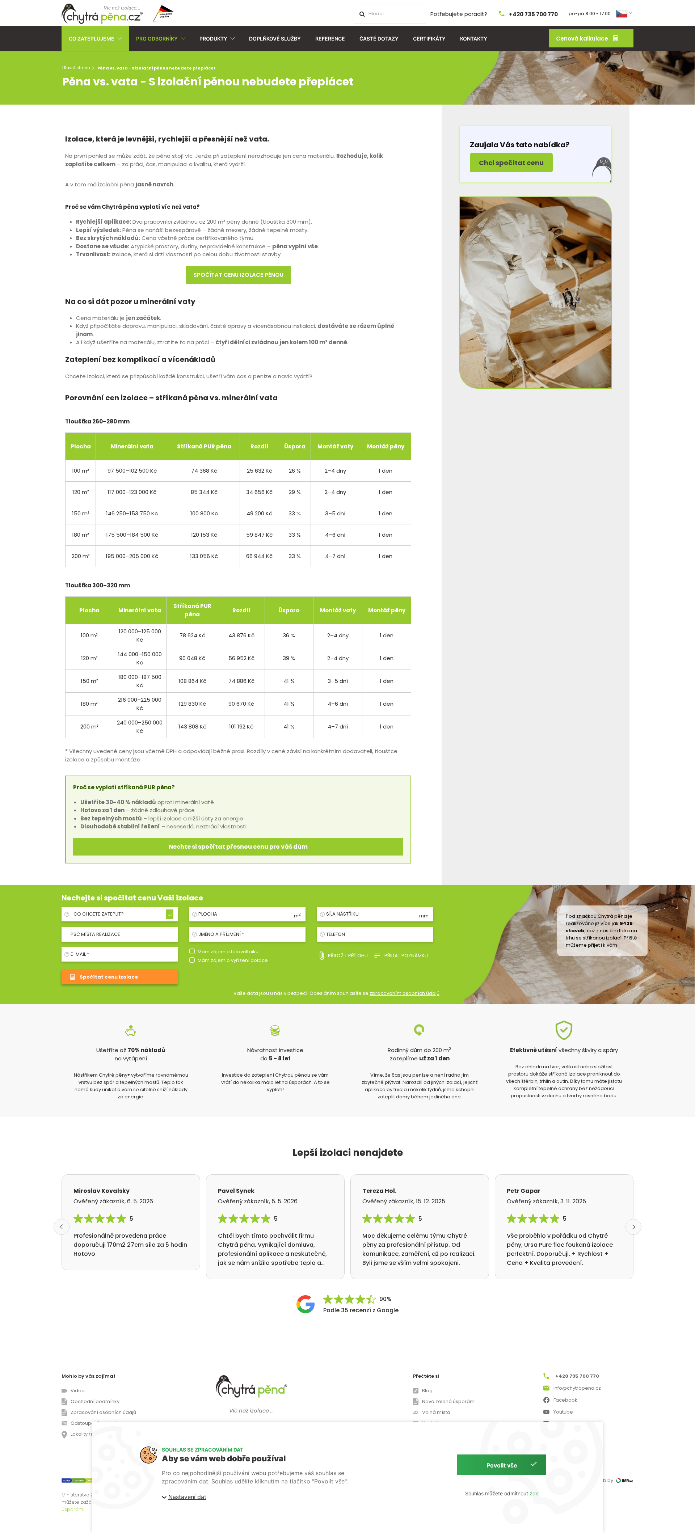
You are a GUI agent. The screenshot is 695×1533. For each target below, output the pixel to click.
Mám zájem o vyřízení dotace (233, 960)
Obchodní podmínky (95, 1401)
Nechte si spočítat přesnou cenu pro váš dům (238, 846)
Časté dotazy (379, 38)
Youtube (563, 1412)
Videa (78, 1390)
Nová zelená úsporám (448, 1401)
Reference (330, 38)
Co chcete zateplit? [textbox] (98, 914)
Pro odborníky (157, 38)
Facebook (565, 1400)
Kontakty (473, 38)
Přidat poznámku (406, 955)
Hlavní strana (76, 68)
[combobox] (122, 914)
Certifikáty (429, 38)
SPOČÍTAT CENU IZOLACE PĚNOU (238, 275)
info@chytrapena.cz (577, 1388)
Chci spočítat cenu (511, 162)
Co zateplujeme (91, 38)
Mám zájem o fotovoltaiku (228, 951)
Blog (427, 1390)
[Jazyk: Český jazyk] (624, 13)
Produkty (213, 38)
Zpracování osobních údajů (103, 1412)
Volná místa (436, 1412)
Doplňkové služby (275, 38)
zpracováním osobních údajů (404, 993)
